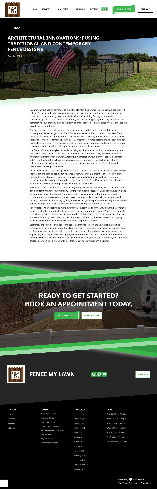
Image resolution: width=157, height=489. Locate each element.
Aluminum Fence (47, 418)
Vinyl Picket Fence (47, 439)
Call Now (145, 9)
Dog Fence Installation (49, 443)
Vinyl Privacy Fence (48, 422)
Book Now (142, 374)
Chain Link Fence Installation (52, 426)
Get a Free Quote (67, 315)
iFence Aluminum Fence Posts (52, 430)
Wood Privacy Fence (48, 414)
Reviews (11, 423)
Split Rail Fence (47, 434)
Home (10, 414)
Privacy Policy (146, 483)
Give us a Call (91, 315)
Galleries (11, 418)
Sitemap (11, 428)
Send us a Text (124, 9)
